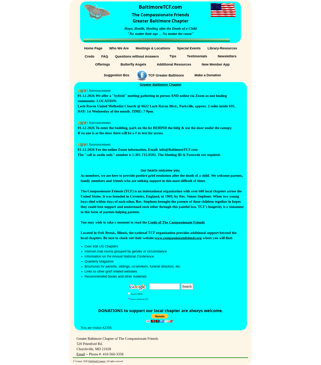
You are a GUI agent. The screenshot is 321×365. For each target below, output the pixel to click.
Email (81, 354)
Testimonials (197, 56)
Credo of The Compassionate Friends (176, 222)
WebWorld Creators (97, 361)
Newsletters (227, 56)
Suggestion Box (116, 75)
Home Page (93, 48)
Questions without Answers (137, 56)
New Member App (216, 64)
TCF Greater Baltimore (165, 75)
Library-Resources (222, 48)
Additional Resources (174, 64)
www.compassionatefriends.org (178, 238)
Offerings (102, 64)
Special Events (189, 48)
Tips (172, 56)
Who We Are (119, 48)
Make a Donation (207, 75)
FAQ (104, 56)
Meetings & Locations (153, 48)
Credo (89, 56)
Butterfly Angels (133, 64)
